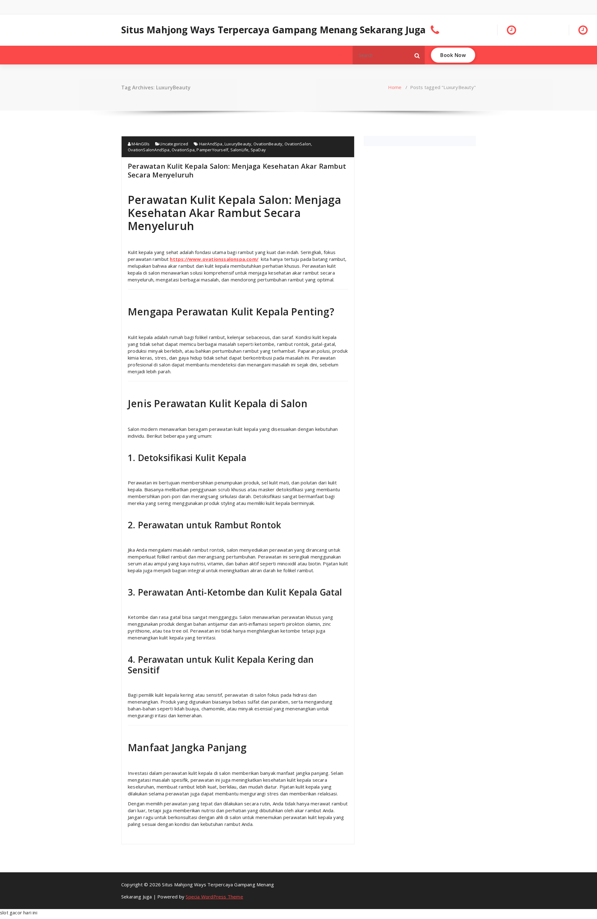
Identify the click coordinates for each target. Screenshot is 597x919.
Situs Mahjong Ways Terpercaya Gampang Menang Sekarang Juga (273, 29)
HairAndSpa (211, 144)
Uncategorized (174, 144)
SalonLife (239, 150)
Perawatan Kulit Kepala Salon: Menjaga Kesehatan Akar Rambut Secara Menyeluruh (237, 170)
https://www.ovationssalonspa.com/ (214, 259)
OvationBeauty (268, 144)
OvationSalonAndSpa (149, 150)
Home (395, 87)
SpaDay (258, 150)
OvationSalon (298, 144)
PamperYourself (212, 150)
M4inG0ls (140, 144)
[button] (417, 55)
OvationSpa (183, 150)
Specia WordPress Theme (214, 896)
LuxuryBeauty (237, 144)
